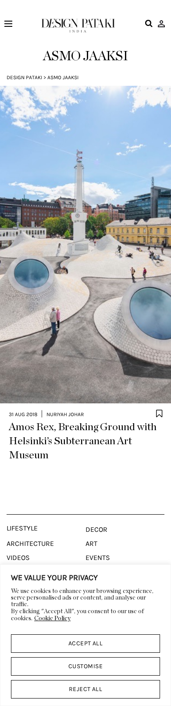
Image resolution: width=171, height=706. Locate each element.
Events (98, 557)
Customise (85, 666)
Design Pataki (24, 77)
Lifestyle (22, 528)
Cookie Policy (52, 618)
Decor (96, 529)
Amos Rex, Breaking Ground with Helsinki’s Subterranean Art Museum (83, 441)
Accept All (85, 643)
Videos (18, 557)
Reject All (86, 689)
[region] (85, 635)
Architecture (30, 543)
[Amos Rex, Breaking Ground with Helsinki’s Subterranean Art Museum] (85, 244)
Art (91, 543)
